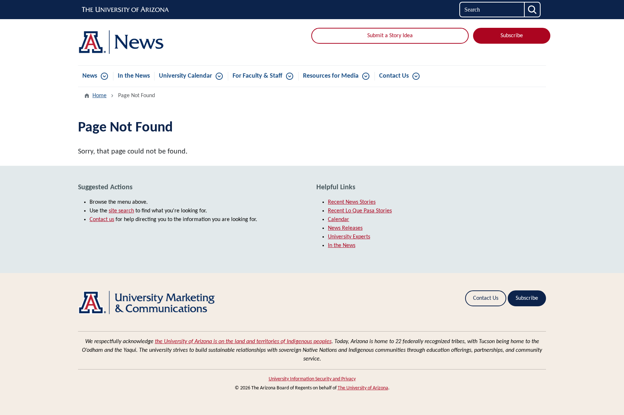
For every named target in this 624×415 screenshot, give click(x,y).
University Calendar (185, 76)
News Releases (345, 228)
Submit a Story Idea (390, 36)
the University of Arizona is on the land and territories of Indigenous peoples (243, 342)
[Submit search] (533, 9)
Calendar (338, 219)
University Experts (349, 237)
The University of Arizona (363, 388)
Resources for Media (331, 76)
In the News (134, 76)
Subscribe (511, 36)
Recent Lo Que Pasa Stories (360, 211)
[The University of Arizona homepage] (126, 10)
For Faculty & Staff (257, 76)
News (89, 76)
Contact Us (394, 76)
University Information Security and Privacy (312, 379)
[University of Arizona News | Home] (153, 42)
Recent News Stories (352, 202)
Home (99, 96)
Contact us (102, 219)
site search (121, 211)
